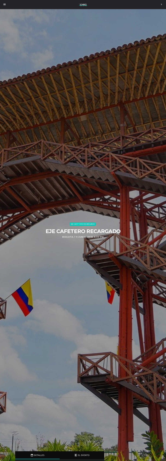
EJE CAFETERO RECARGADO (83, 224)
